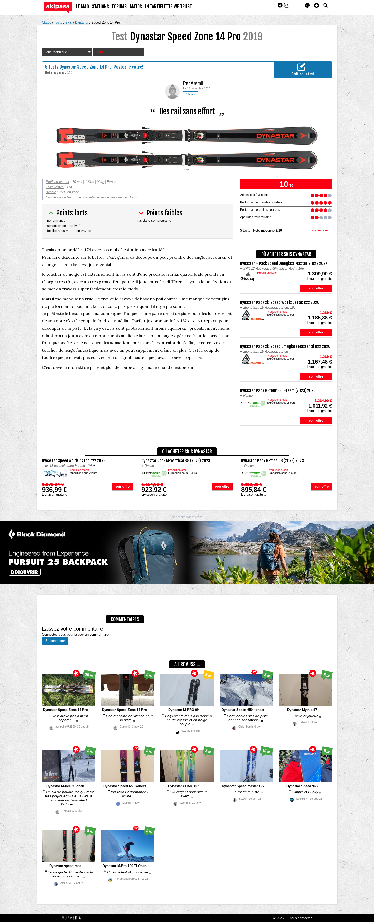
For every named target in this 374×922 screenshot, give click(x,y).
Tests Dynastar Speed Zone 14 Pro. (80, 67)
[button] (316, 5)
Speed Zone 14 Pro (105, 22)
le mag (82, 7)
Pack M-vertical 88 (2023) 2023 (175, 460)
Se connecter (55, 641)
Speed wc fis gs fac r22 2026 (74, 460)
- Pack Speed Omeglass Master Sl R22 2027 (283, 263)
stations (100, 7)
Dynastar (82, 22)
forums (119, 7)
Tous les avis (319, 230)
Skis (69, 22)
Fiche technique (55, 52)
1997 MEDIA (72, 917)
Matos (47, 22)
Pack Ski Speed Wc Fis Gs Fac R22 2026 (279, 302)
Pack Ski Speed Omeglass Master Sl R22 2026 (285, 346)
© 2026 (278, 918)
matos (136, 7)
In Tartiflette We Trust (168, 7)
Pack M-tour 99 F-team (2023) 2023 (277, 390)
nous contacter (301, 918)
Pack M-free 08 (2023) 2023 (272, 460)
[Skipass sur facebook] (280, 7)
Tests (58, 22)
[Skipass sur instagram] (287, 7)
